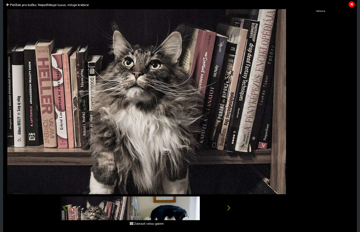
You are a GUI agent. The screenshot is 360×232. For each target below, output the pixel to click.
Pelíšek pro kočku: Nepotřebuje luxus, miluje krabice (49, 5)
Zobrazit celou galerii (149, 223)
